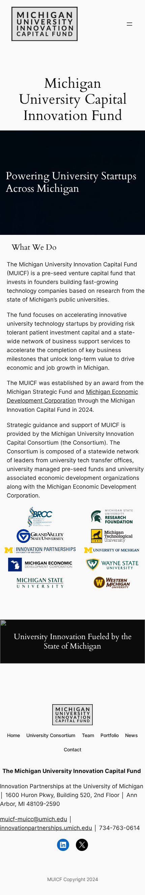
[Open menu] (129, 24)
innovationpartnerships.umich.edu (46, 828)
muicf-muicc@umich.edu (33, 819)
